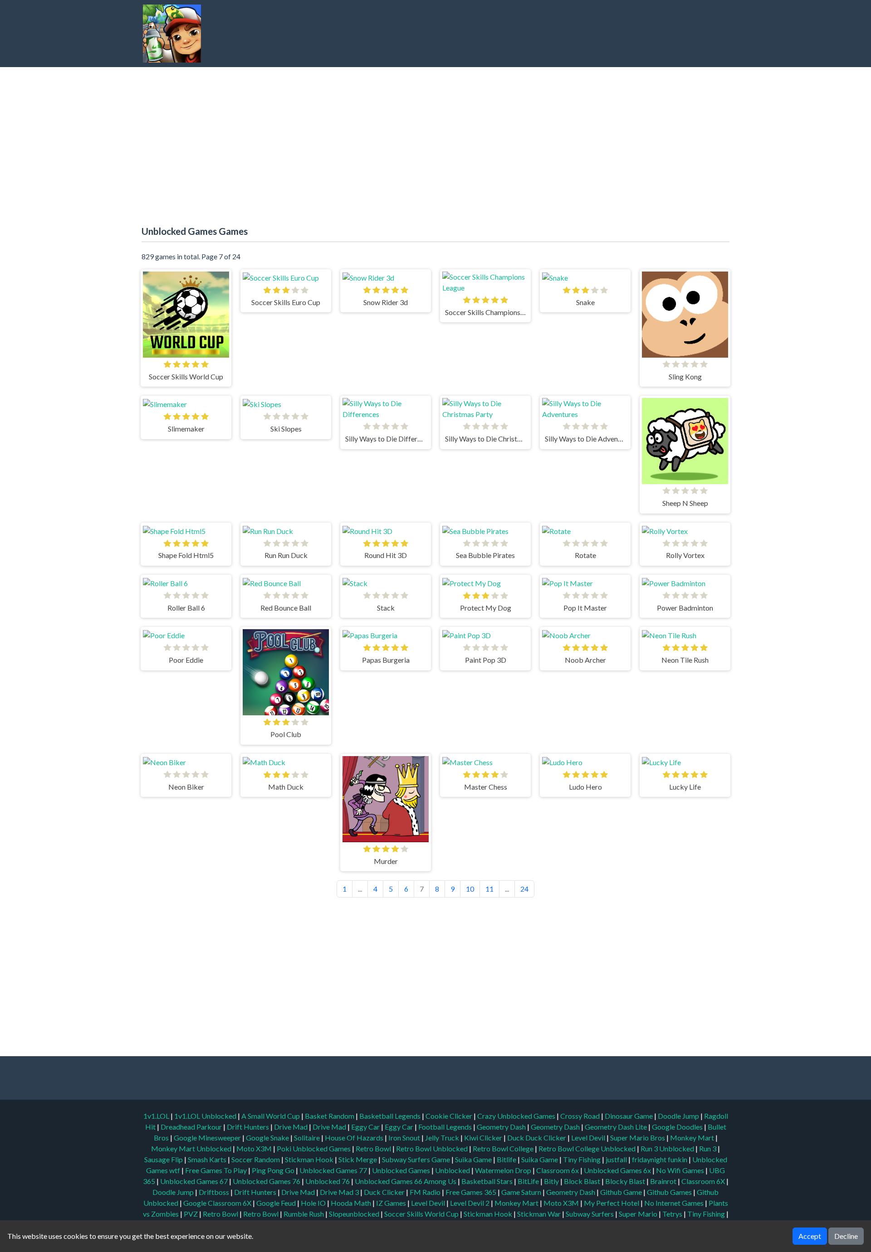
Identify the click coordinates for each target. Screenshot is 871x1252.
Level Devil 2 (469, 1203)
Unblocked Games (401, 1170)
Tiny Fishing (582, 1159)
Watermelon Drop (504, 1170)
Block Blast (582, 1181)
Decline (846, 1236)
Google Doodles (678, 1126)
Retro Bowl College (504, 1148)
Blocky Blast (625, 1181)
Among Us (440, 1181)
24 (524, 888)
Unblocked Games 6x (617, 1170)
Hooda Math (351, 1203)
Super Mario (638, 1213)
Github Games (669, 1192)
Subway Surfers (590, 1213)
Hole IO (313, 1203)
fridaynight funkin (660, 1159)
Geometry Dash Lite (616, 1126)
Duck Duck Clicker (537, 1137)
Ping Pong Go (274, 1170)
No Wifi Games (680, 1170)
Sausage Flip (164, 1159)
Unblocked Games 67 (194, 1181)
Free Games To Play (216, 1170)
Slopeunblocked (354, 1213)
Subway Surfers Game (416, 1159)
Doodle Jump (679, 1115)
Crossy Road (580, 1115)
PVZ (191, 1213)
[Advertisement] (561, 33)
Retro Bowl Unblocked (432, 1148)
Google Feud (276, 1203)
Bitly (551, 1181)
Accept (809, 1236)
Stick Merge (358, 1159)
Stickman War (539, 1213)
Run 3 (708, 1148)
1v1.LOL (157, 1115)
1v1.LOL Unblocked (206, 1115)
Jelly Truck (442, 1137)
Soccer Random (256, 1159)
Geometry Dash (502, 1126)
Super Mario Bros (638, 1137)
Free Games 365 (470, 1192)
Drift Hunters (248, 1126)
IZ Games (391, 1203)
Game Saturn (521, 1192)
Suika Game (474, 1159)
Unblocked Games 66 (388, 1181)
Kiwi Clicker (484, 1137)
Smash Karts (208, 1159)
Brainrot (663, 1181)
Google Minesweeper (208, 1137)
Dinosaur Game (629, 1115)
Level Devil (589, 1137)
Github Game (621, 1192)
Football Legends (445, 1126)
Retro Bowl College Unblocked (587, 1148)
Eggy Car (366, 1126)
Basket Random (330, 1115)
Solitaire (307, 1137)
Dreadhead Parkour (192, 1126)
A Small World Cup (271, 1115)
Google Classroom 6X (217, 1203)
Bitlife (507, 1159)
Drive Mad (291, 1126)
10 (470, 888)
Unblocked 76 (327, 1181)
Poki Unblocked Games (314, 1148)
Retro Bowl (374, 1148)
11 (489, 888)
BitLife (528, 1181)
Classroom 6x (557, 1170)
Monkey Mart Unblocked (192, 1148)
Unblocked (453, 1170)
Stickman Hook (310, 1159)
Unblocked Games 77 (333, 1170)
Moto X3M (254, 1148)
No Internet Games (674, 1203)
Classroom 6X (703, 1181)
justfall (617, 1159)
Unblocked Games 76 (266, 1181)
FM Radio (425, 1192)
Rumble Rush (304, 1213)
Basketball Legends (390, 1115)
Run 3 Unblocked (668, 1148)
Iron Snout (404, 1137)
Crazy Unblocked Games (517, 1115)
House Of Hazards (355, 1137)
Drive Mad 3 (339, 1192)
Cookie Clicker (450, 1115)
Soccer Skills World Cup (421, 1213)
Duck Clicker (384, 1192)
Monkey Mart (692, 1137)
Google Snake (268, 1137)
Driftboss (214, 1192)
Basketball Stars (487, 1181)
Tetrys (672, 1213)
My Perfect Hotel (611, 1203)
